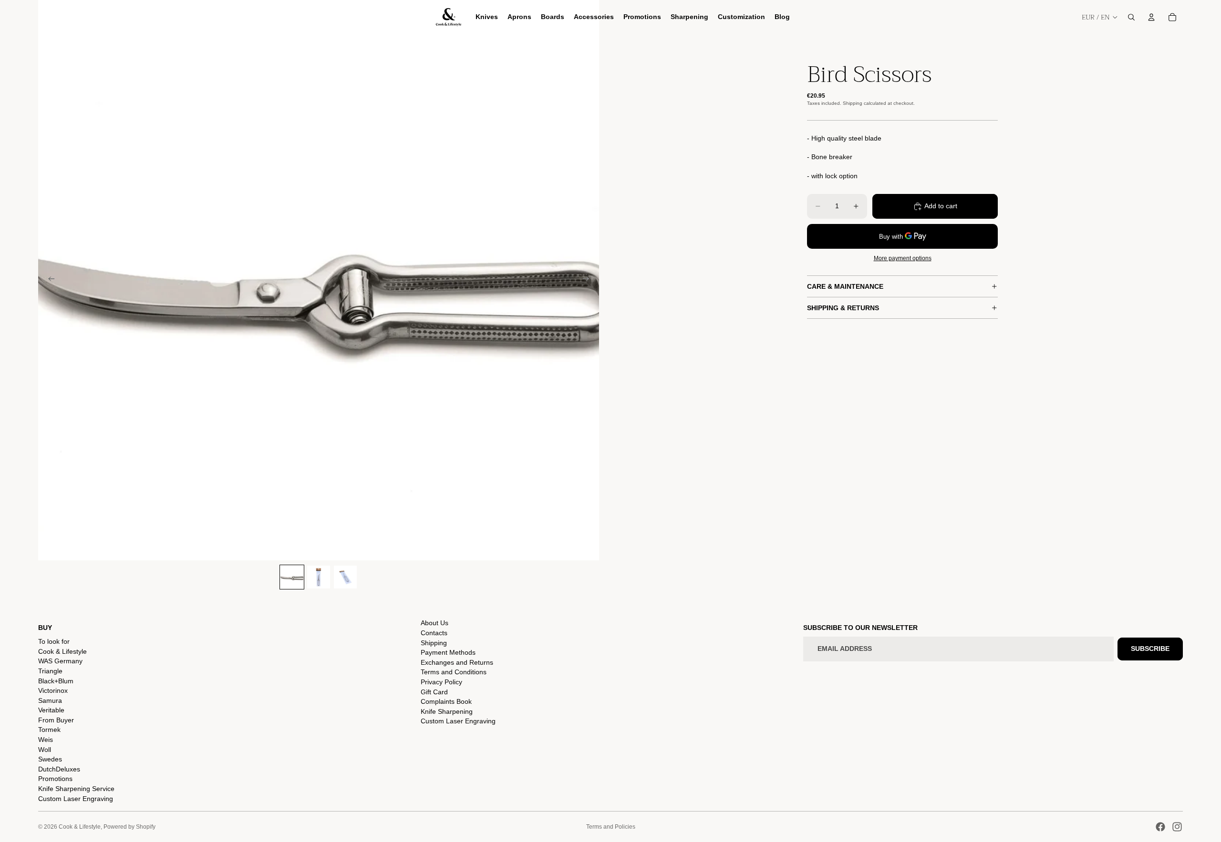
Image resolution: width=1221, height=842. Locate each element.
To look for (54, 641)
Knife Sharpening (447, 711)
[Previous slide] (48, 280)
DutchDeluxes (59, 769)
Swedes (50, 759)
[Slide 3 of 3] (345, 577)
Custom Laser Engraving (75, 798)
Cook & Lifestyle (62, 651)
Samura (50, 700)
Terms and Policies (610, 826)
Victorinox (53, 690)
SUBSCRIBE (1150, 648)
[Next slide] (588, 280)
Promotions (55, 778)
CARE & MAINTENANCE (845, 286)
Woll (44, 749)
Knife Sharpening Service (76, 788)
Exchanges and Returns (457, 662)
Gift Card (434, 692)
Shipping (434, 643)
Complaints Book (446, 701)
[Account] (1151, 17)
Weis (45, 739)
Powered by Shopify (129, 826)
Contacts (434, 633)
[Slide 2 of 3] (318, 577)
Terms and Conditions (453, 672)
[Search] (1131, 17)
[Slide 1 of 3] (291, 577)
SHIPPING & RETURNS (843, 308)
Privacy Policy (441, 682)
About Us (434, 623)
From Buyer (56, 720)
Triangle (50, 671)
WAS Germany (60, 661)
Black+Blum (55, 681)
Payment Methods (448, 652)
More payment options (902, 258)
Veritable (51, 710)
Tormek (49, 729)
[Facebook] (1160, 826)
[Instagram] (1177, 826)
